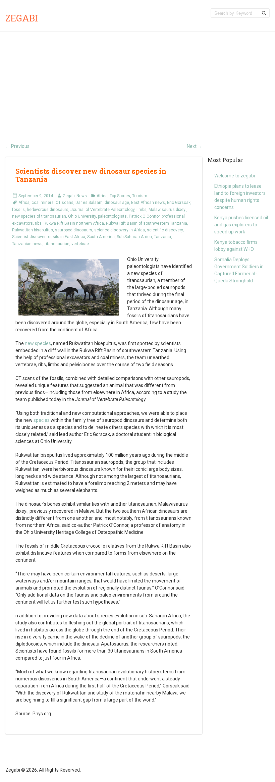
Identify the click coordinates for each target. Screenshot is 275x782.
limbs (141, 209)
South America (101, 236)
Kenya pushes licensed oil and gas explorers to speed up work (241, 224)
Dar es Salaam (89, 202)
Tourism (139, 195)
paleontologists (112, 216)
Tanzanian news (27, 243)
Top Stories (120, 195)
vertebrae (80, 243)
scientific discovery (165, 230)
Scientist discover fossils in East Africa (48, 236)
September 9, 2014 (35, 195)
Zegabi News (75, 195)
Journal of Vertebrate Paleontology (102, 209)
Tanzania (162, 236)
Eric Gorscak (178, 202)
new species (38, 343)
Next (194, 146)
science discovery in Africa (119, 230)
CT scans (64, 202)
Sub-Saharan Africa (134, 236)
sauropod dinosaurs (73, 230)
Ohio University (82, 216)
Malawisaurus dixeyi (167, 209)
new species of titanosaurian (39, 216)
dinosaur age (117, 202)
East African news (148, 202)
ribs (38, 223)
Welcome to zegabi (234, 175)
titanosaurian (57, 243)
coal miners (43, 202)
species (42, 420)
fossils (18, 209)
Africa (102, 195)
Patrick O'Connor (144, 216)
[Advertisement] (137, 82)
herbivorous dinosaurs (47, 209)
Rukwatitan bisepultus (32, 230)
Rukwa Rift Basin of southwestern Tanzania (146, 223)
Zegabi (21, 18)
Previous (17, 146)
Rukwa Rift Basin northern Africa (74, 223)
